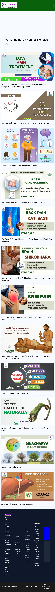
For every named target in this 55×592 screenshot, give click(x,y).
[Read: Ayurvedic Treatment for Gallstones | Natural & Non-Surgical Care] (27, 411)
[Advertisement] (27, 21)
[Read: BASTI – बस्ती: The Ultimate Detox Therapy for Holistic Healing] (27, 105)
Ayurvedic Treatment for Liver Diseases (17, 504)
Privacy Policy (46, 586)
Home (45, 584)
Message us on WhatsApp (27, 537)
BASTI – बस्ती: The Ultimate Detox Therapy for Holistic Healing (26, 123)
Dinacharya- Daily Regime (12, 467)
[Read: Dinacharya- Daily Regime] (27, 449)
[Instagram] (27, 586)
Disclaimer (46, 588)
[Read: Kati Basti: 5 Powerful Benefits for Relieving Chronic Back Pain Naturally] (27, 221)
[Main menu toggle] (52, 5)
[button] (47, 533)
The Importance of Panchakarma (14, 393)
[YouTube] (36, 586)
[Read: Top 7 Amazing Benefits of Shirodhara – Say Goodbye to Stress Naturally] (27, 260)
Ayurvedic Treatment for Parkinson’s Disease (19, 166)
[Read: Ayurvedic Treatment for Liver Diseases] (27, 486)
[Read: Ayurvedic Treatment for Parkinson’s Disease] (27, 145)
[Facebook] (22, 586)
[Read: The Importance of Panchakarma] (27, 376)
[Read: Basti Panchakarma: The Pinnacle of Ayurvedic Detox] (27, 184)
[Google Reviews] (31, 586)
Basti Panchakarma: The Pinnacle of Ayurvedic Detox (23, 202)
